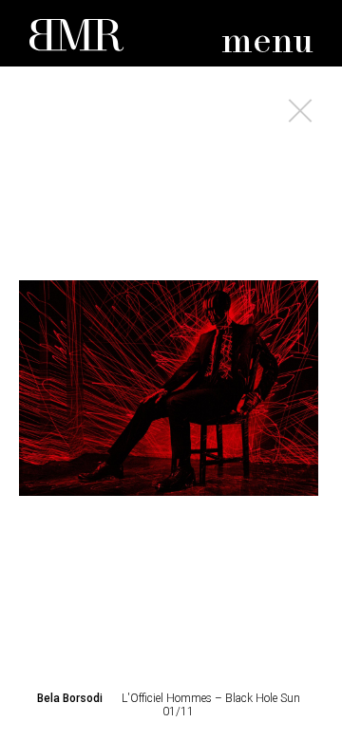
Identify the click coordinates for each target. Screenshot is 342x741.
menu (267, 42)
